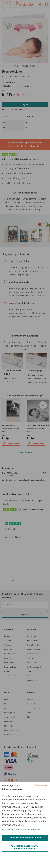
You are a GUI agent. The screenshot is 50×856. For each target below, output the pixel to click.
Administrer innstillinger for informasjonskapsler (25, 847)
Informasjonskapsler (12, 829)
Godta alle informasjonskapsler (25, 837)
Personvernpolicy (32, 829)
